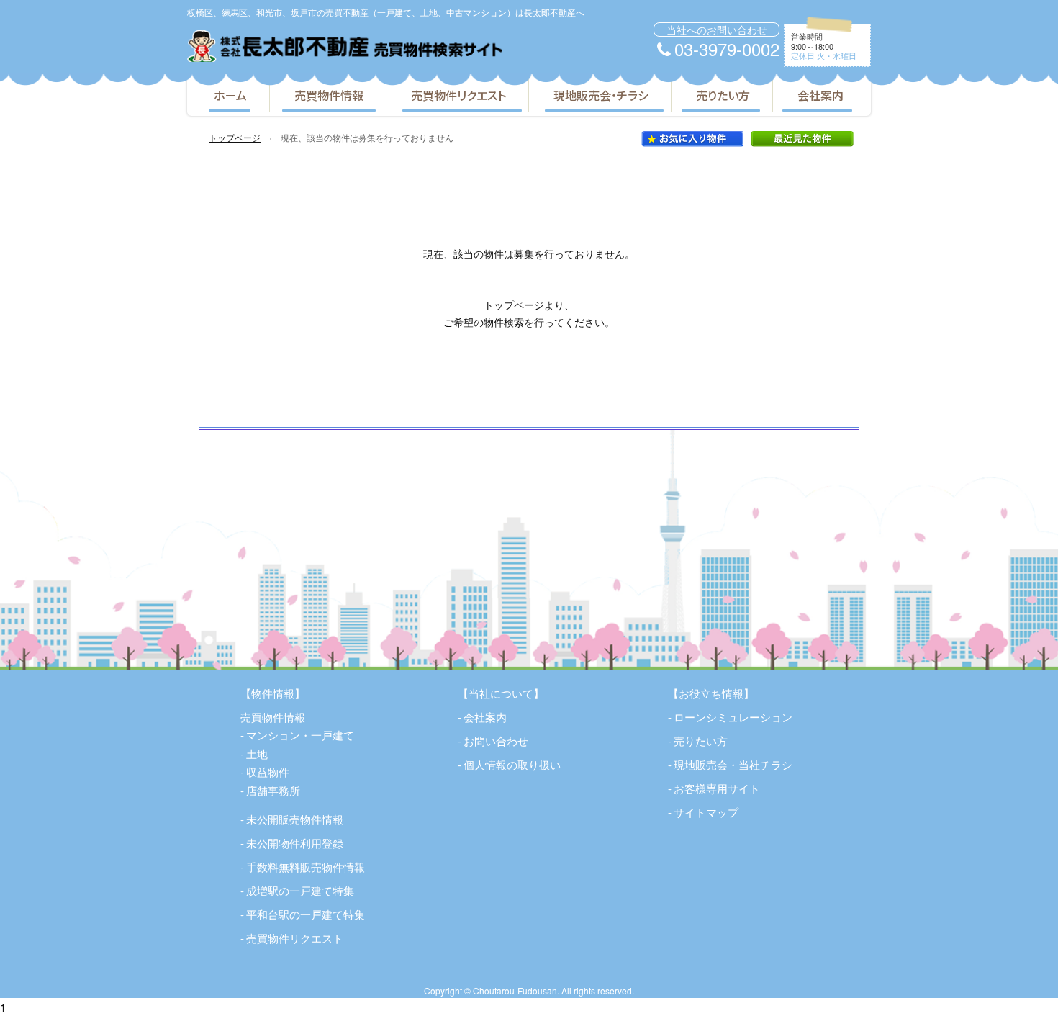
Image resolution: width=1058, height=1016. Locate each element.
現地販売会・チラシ (600, 95)
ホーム (230, 95)
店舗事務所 (273, 790)
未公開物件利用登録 (294, 842)
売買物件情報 (328, 95)
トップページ (235, 137)
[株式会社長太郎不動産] (344, 46)
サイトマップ (706, 811)
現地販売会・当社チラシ (733, 764)
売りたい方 (723, 95)
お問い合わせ (496, 740)
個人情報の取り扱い (512, 764)
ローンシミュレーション (733, 716)
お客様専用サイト (717, 788)
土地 (257, 753)
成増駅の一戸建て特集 (300, 890)
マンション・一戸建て (300, 734)
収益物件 (267, 771)
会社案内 (820, 95)
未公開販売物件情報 (294, 819)
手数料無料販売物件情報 (305, 866)
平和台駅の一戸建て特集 (305, 914)
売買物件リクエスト (458, 95)
